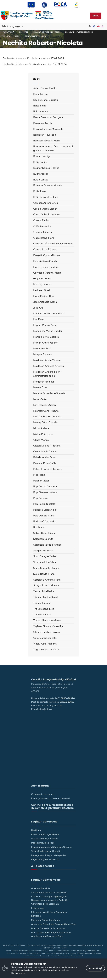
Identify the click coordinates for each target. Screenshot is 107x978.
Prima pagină (8, 32)
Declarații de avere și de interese (46, 32)
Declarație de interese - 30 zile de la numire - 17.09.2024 (35, 64)
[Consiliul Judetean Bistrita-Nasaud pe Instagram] (102, 26)
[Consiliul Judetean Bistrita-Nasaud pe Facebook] (94, 26)
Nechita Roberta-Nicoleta (35, 36)
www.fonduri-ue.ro (94, 950)
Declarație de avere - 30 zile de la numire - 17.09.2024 (33, 58)
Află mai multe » (18, 973)
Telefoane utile (44, 866)
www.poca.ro (98, 945)
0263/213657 (67, 701)
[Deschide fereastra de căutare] (89, 26)
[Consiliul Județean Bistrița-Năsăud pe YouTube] (98, 26)
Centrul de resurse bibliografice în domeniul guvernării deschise (52, 806)
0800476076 (68, 698)
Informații (23, 32)
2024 (17, 36)
